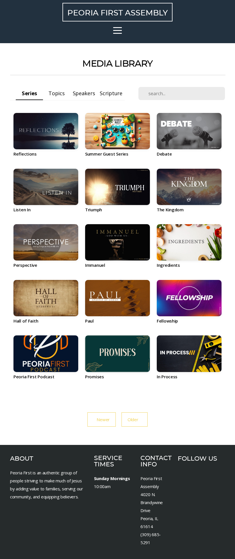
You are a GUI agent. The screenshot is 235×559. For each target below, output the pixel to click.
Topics (56, 93)
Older (135, 419)
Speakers (84, 93)
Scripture (111, 93)
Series (29, 93)
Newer (101, 419)
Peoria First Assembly (117, 12)
